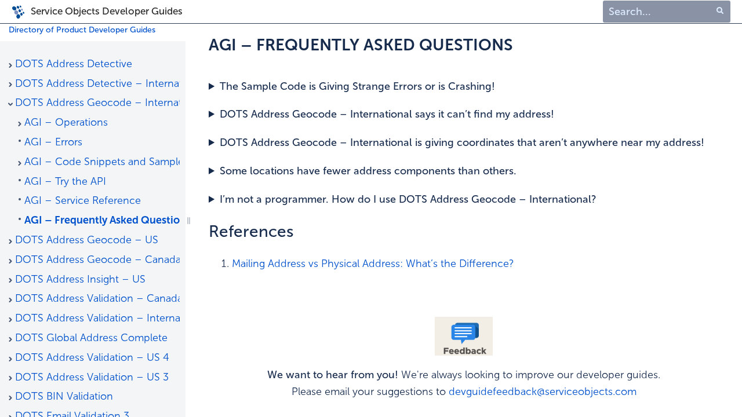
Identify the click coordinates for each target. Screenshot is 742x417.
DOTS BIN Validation (64, 396)
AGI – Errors (53, 142)
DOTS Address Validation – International (97, 318)
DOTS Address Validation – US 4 (92, 357)
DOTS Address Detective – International (97, 83)
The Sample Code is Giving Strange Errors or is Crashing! (357, 86)
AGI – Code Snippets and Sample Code (102, 161)
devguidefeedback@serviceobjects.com (542, 391)
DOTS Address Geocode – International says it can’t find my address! (387, 114)
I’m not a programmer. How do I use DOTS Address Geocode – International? (408, 199)
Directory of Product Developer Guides (82, 30)
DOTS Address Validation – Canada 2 (97, 298)
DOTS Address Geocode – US (86, 239)
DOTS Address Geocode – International (97, 102)
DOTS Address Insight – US (80, 279)
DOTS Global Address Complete (91, 337)
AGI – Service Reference (82, 200)
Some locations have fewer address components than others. (368, 170)
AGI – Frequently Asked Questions (102, 220)
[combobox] (666, 12)
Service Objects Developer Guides (107, 11)
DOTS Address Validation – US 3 (92, 377)
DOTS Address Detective (73, 63)
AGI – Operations (66, 122)
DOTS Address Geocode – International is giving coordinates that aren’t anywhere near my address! (462, 142)
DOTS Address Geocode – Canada (97, 259)
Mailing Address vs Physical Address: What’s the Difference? (373, 263)
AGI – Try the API (65, 181)
